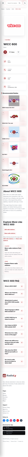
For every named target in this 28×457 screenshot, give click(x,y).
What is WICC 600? (11, 286)
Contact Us (5, 413)
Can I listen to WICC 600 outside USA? (11, 326)
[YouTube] (17, 420)
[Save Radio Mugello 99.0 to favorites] (3, 159)
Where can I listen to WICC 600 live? (11, 293)
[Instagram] (11, 420)
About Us (5, 409)
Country (8, 9)
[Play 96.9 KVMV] (14, 178)
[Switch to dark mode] (25, 3)
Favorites (5, 397)
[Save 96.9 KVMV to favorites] (3, 175)
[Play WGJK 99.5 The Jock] (14, 116)
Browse (5, 395)
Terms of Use (6, 411)
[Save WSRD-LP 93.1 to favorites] (3, 128)
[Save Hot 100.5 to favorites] (3, 144)
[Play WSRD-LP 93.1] (14, 132)
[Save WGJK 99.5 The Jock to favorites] (3, 113)
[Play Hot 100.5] (14, 147)
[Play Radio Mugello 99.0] (14, 163)
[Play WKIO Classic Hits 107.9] (14, 100)
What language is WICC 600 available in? (12, 310)
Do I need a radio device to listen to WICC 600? (10, 361)
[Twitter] (7, 420)
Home (2, 9)
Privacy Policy (6, 407)
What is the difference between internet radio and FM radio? (12, 342)
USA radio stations (10, 229)
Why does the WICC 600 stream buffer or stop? (11, 351)
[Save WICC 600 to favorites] (18, 52)
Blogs (4, 400)
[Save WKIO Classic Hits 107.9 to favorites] (3, 97)
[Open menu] (3, 3)
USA (13, 9)
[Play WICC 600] (5, 52)
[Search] (19, 3)
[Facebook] (4, 420)
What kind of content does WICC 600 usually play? (12, 302)
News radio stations (10, 233)
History (4, 399)
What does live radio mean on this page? (11, 333)
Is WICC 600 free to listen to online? (11, 318)
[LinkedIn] (14, 420)
